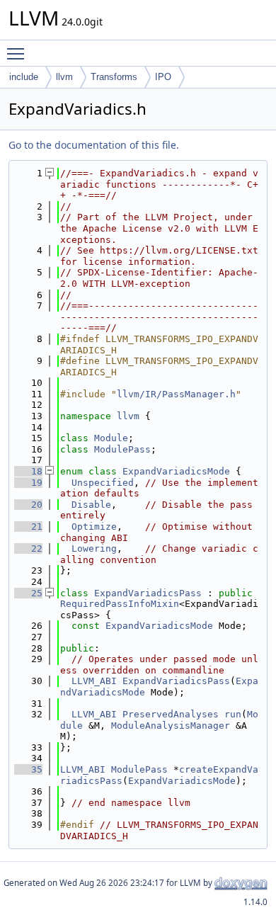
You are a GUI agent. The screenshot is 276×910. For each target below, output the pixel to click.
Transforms (114, 77)
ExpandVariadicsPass (148, 593)
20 (28, 504)
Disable (91, 504)
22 (28, 548)
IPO (163, 77)
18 (28, 471)
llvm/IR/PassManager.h (176, 394)
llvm (64, 77)
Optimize (94, 526)
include (23, 77)
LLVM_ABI (94, 681)
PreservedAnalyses (170, 714)
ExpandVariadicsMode (176, 471)
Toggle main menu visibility (18, 53)
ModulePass (122, 449)
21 (28, 526)
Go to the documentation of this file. (93, 145)
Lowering (94, 548)
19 (28, 482)
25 (28, 593)
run (232, 714)
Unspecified (102, 482)
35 (28, 769)
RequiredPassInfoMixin (119, 603)
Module (111, 438)
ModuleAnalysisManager (170, 725)
